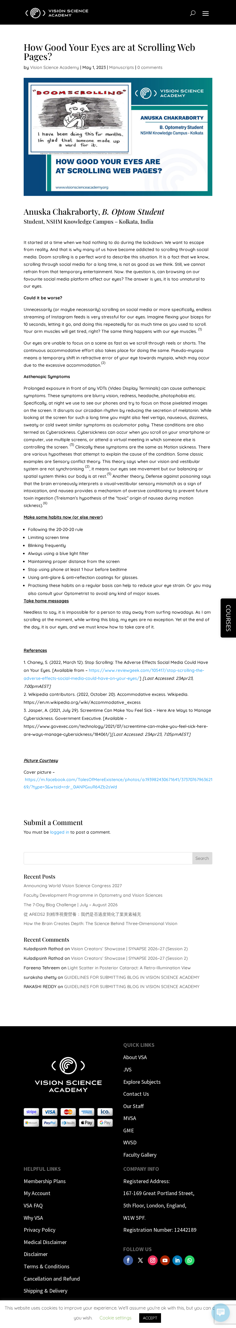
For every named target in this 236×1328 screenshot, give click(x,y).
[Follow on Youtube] (165, 1260)
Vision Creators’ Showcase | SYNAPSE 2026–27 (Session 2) (129, 948)
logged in (59, 832)
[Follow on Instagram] (153, 1260)
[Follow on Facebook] (128, 1260)
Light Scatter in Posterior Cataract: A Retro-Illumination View (129, 968)
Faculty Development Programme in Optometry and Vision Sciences (93, 895)
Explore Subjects (142, 1081)
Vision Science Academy (54, 67)
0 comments (150, 67)
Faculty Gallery (139, 1154)
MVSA (129, 1118)
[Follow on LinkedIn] (177, 1260)
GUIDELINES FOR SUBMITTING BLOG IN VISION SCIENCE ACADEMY (131, 977)
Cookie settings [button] (116, 1318)
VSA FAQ (33, 1205)
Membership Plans (45, 1181)
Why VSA (33, 1217)
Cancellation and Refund (52, 1278)
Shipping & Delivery (45, 1290)
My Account (37, 1193)
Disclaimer (36, 1254)
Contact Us (136, 1093)
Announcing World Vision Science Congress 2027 (73, 885)
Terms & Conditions (46, 1266)
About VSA (135, 1057)
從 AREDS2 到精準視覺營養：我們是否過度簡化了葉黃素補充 (82, 914)
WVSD (129, 1142)
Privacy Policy (39, 1229)
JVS (127, 1069)
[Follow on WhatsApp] (190, 1260)
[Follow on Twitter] (140, 1260)
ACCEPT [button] (150, 1317)
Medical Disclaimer (45, 1242)
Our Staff (133, 1106)
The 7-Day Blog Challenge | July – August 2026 (71, 904)
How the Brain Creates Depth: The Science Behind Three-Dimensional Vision (100, 923)
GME (128, 1130)
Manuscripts (121, 67)
